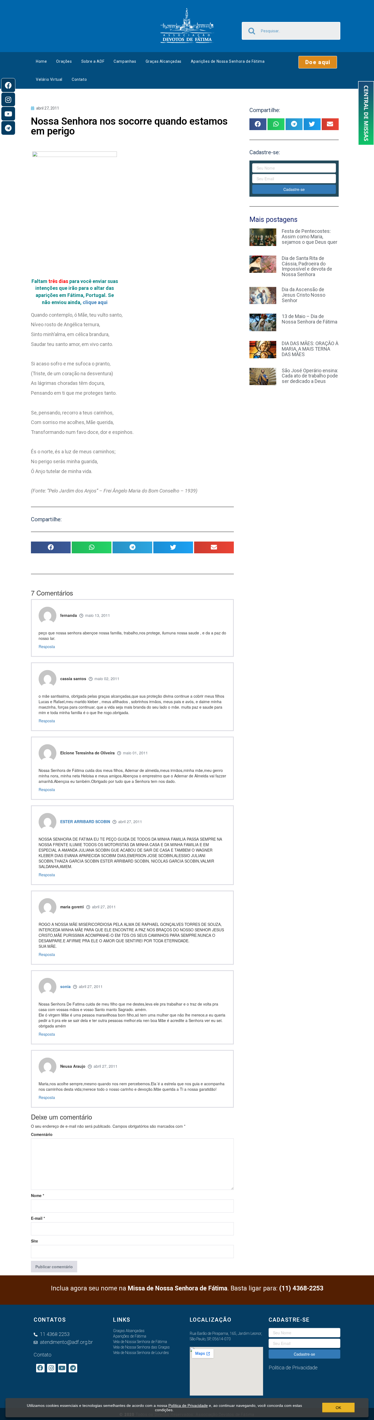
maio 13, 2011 (97, 615)
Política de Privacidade (188, 1405)
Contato (79, 79)
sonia (65, 986)
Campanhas (125, 61)
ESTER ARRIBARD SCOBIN (85, 821)
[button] (317, 62)
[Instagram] (8, 99)
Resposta (47, 646)
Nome (37, 1195)
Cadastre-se (294, 189)
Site (34, 1241)
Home (41, 61)
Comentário (42, 1134)
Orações (64, 61)
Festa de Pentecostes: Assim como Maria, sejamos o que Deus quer (309, 236)
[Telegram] (8, 128)
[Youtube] (8, 114)
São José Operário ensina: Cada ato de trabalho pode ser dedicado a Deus (310, 376)
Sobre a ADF (93, 61)
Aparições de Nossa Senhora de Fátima (228, 61)
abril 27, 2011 (130, 821)
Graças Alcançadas (164, 61)
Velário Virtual (49, 79)
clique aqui (95, 302)
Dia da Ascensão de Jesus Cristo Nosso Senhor (303, 295)
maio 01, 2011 (135, 752)
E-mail (38, 1218)
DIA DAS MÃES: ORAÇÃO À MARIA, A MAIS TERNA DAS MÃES (310, 348)
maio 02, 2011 (106, 678)
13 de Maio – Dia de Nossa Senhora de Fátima (309, 319)
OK (338, 1407)
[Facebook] (8, 85)
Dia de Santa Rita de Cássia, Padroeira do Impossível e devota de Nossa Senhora (307, 266)
